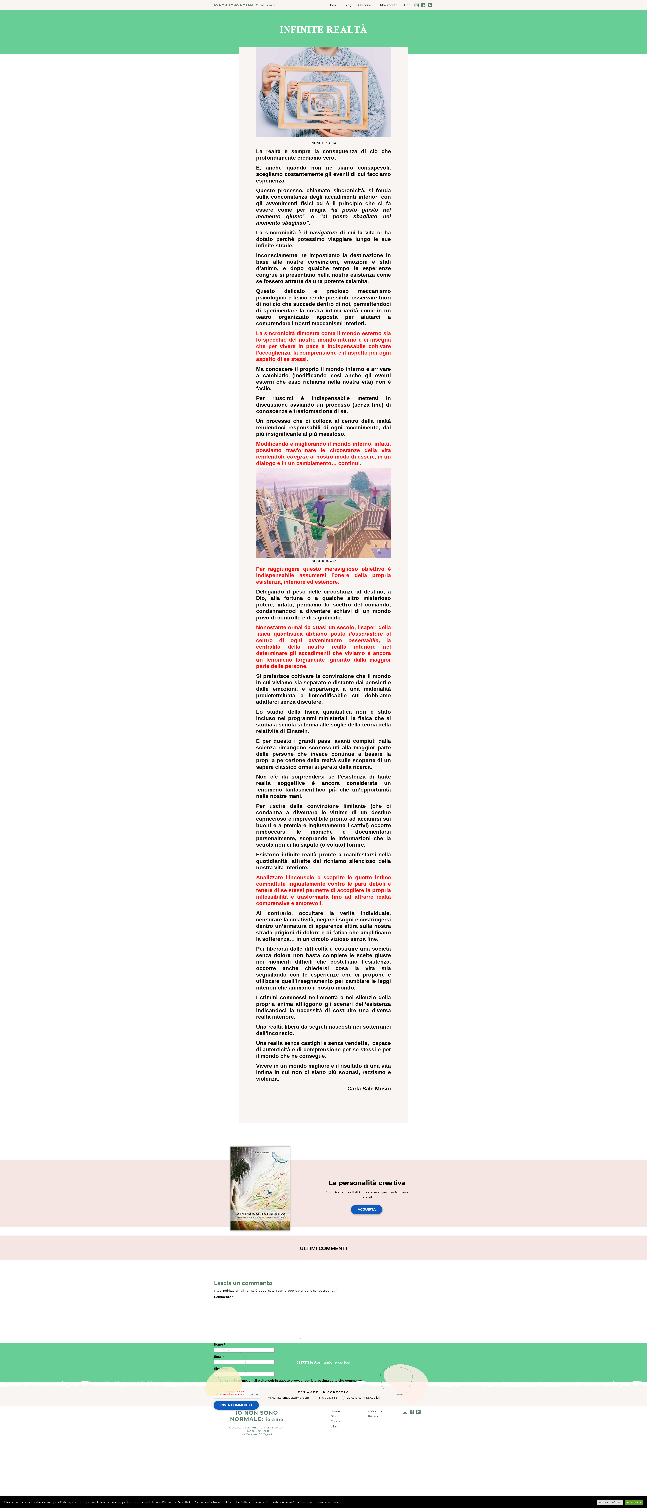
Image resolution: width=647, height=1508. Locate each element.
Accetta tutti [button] (634, 1502)
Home (333, 5)
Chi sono (364, 5)
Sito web (221, 1368)
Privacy (373, 1416)
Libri (407, 5)
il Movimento (387, 5)
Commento (224, 1297)
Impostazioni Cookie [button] (610, 1502)
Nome (219, 1344)
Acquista (367, 1209)
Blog (348, 5)
